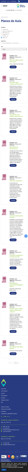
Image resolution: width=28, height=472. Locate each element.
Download (13, 67)
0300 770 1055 (6, 426)
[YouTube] (5, 416)
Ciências (5, 29)
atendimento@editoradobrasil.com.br (11, 429)
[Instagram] (1, 416)
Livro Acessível (13, 1)
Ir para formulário (7, 431)
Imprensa (3, 397)
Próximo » (16, 363)
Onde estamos (4, 395)
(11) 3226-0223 (6, 428)
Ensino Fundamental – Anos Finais (11, 43)
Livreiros (3, 393)
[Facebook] (3, 416)
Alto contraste (3, 1)
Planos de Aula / (4, 17)
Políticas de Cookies (12, 467)
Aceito (4, 469)
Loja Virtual (3, 388)
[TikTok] (7, 416)
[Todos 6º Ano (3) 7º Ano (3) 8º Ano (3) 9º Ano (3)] (14, 49)
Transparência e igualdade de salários (9, 413)
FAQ (2, 402)
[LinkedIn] (9, 416)
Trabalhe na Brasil (5, 400)
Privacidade (20, 467)
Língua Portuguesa (7, 31)
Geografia (6, 34)
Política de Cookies (5, 407)
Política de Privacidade (6, 409)
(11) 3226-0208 (15, 10)
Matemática (6, 32)
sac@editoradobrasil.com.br (9, 444)
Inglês (5, 37)
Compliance (3, 411)
